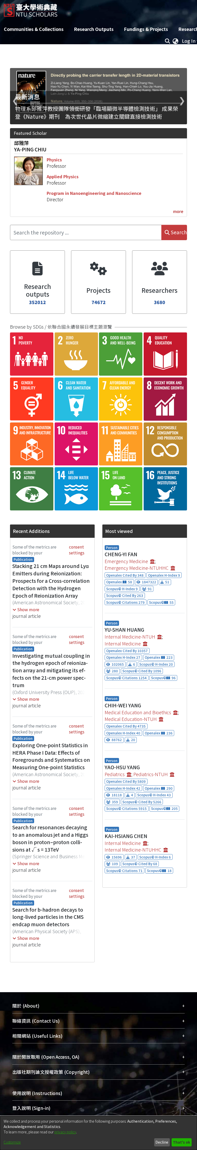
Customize (12, 1142)
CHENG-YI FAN (121, 554)
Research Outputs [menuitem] (94, 29)
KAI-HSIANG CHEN (126, 836)
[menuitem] (175, 41)
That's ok (181, 1142)
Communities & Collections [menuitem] (34, 29)
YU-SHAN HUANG (124, 629)
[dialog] (98, 1133)
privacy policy (65, 1131)
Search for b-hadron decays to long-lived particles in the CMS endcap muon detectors (48, 917)
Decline (161, 1142)
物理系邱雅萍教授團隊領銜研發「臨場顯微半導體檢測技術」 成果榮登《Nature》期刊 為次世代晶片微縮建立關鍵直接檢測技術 (96, 112)
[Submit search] (167, 41)
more (178, 211)
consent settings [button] (76, 549)
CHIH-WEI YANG (123, 705)
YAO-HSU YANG (122, 767)
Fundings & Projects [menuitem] (146, 29)
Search (178, 232)
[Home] (30, 8)
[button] (26, 609)
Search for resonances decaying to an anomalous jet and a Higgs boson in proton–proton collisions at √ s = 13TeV (50, 838)
